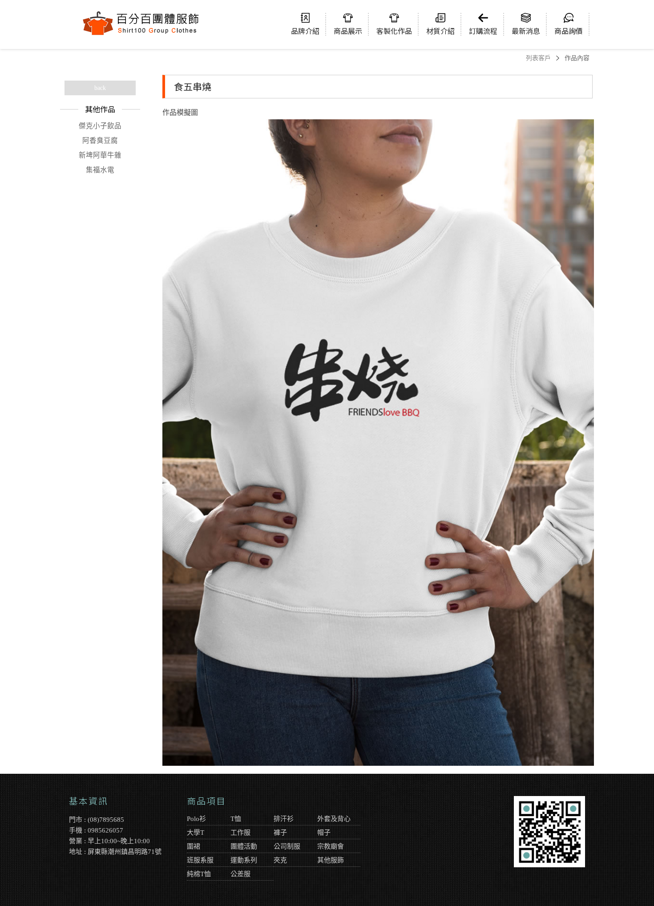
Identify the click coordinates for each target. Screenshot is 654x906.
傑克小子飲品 (100, 126)
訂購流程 (483, 30)
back (100, 88)
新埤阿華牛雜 (100, 155)
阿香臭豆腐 (100, 140)
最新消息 (526, 30)
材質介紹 (440, 30)
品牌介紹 (305, 30)
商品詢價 (568, 30)
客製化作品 (394, 30)
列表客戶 (538, 58)
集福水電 (100, 170)
